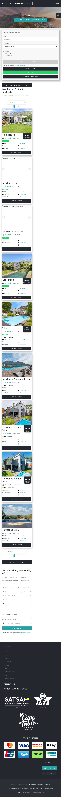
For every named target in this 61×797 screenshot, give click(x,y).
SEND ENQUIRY (16, 628)
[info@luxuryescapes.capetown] (51, 773)
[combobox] (17, 617)
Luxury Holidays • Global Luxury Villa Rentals (18, 788)
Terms (21, 632)
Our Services (7, 661)
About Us (6, 665)
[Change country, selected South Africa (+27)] (4, 607)
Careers (6, 658)
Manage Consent (49, 788)
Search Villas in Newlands (30, 62)
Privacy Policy (26, 632)
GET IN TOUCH (49, 768)
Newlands (8, 138)
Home (6, 651)
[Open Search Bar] (52, 3)
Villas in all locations (21, 65)
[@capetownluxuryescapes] (47, 773)
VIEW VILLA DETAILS (16, 152)
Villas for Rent (8, 655)
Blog (5, 675)
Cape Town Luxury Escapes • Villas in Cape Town (39, 784)
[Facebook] (43, 773)
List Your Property (9, 671)
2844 (17, 707)
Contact (6, 668)
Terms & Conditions (9, 678)
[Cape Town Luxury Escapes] (17, 3)
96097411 (43, 707)
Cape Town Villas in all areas (21, 95)
